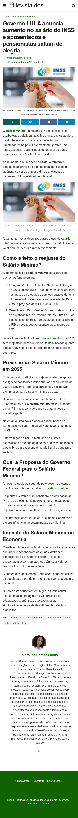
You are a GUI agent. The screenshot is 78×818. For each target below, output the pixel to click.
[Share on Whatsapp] (11, 122)
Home (6, 16)
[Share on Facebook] (48, 122)
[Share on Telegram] (30, 122)
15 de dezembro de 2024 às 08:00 (25, 62)
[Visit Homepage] (39, 5)
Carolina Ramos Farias (20, 57)
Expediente (38, 780)
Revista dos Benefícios (27, 799)
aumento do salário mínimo (27, 617)
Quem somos (22, 780)
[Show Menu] (4, 5)
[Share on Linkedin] (66, 122)
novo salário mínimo (58, 617)
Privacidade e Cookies (39, 803)
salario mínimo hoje (16, 622)
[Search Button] (73, 5)
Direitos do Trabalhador (23, 16)
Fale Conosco (54, 780)
